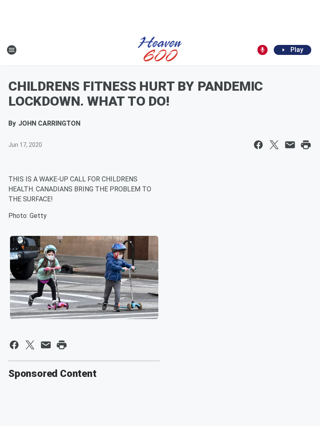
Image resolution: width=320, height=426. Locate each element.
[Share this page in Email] (290, 145)
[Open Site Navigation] (12, 50)
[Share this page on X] (274, 145)
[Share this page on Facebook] (258, 145)
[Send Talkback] (263, 50)
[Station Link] (160, 50)
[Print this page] (306, 145)
